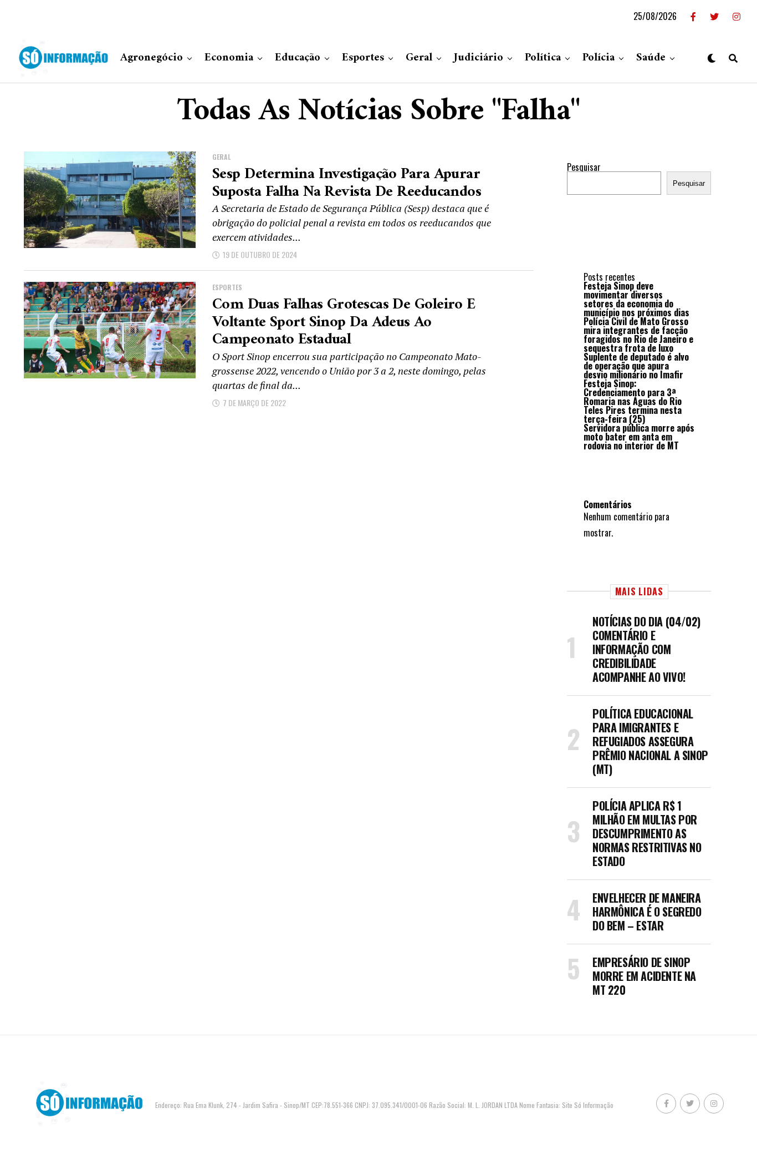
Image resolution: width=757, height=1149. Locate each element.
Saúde (651, 58)
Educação (297, 58)
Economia (228, 58)
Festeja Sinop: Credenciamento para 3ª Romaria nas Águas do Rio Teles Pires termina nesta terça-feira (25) (633, 401)
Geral (419, 58)
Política (543, 58)
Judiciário (478, 58)
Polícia (598, 58)
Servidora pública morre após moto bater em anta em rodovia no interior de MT (639, 436)
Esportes (363, 58)
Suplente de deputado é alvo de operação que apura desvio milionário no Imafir (636, 365)
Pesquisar (584, 167)
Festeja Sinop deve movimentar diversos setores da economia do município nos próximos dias (636, 299)
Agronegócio (151, 58)
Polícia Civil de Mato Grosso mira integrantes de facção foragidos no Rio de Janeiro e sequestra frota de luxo (638, 335)
